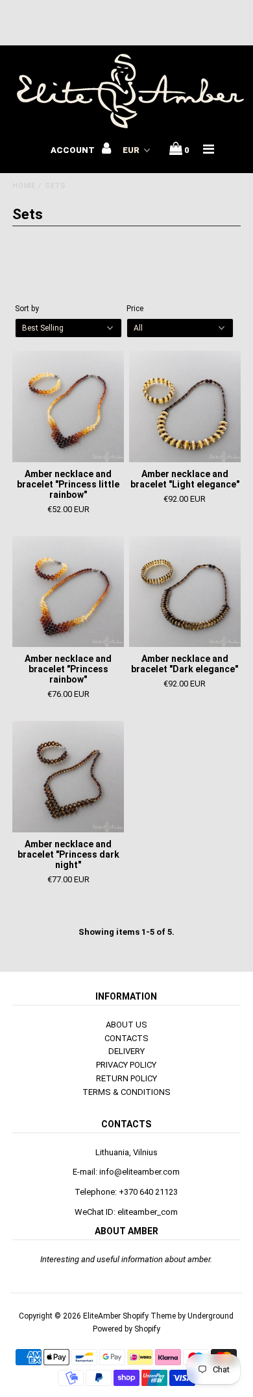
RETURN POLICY (126, 1078)
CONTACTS (126, 1038)
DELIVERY (126, 1051)
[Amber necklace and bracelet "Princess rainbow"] (68, 592)
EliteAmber (102, 1316)
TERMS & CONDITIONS (126, 1092)
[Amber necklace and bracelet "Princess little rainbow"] (68, 406)
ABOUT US (126, 1024)
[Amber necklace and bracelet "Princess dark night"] (68, 776)
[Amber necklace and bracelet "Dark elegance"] (185, 592)
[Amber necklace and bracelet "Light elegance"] (185, 406)
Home (24, 186)
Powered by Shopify (126, 1328)
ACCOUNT (74, 150)
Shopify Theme (149, 1316)
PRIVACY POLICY (126, 1065)
